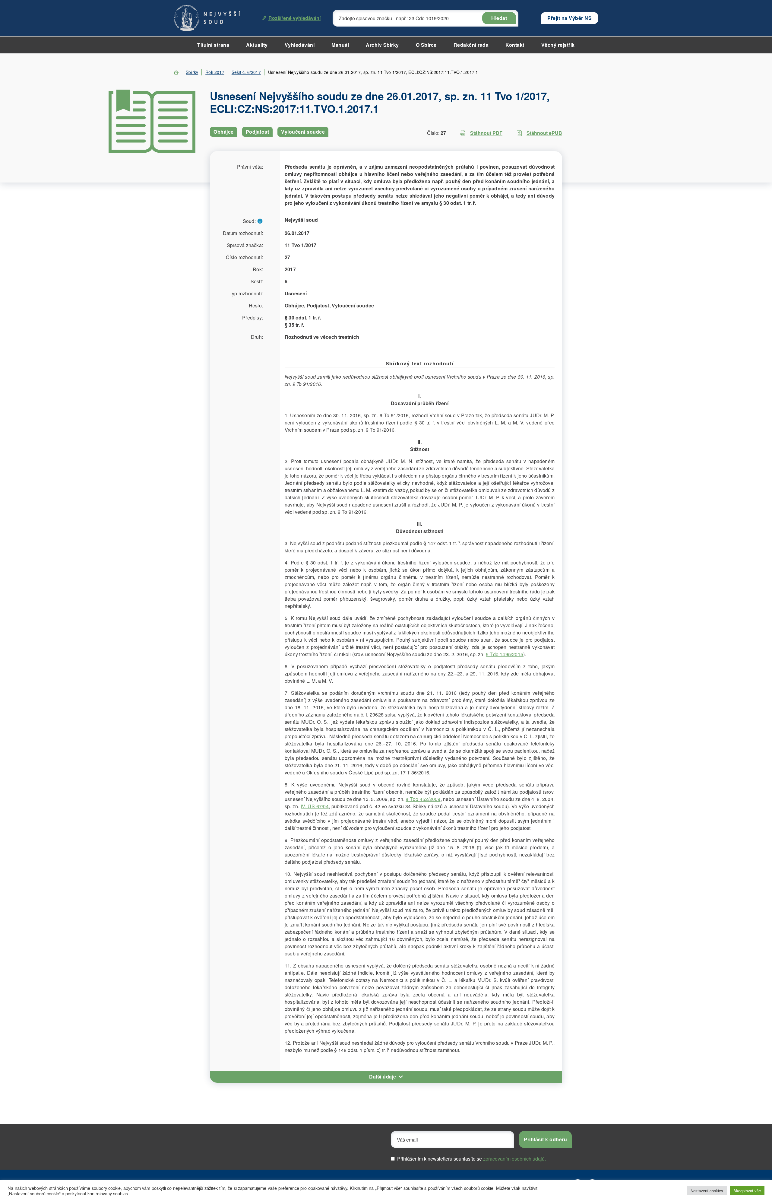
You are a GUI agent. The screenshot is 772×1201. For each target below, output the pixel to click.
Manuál (340, 44)
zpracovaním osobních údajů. (514, 1158)
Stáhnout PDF (486, 132)
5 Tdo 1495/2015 (504, 654)
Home (176, 72)
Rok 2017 (214, 72)
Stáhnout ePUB (544, 132)
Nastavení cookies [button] (707, 1190)
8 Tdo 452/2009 (423, 799)
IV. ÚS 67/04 (315, 806)
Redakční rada (471, 44)
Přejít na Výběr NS (569, 17)
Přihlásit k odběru (545, 1139)
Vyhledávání (300, 44)
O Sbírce (426, 44)
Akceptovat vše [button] (747, 1190)
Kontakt (514, 44)
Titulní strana (213, 44)
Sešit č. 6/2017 (246, 72)
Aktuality (257, 44)
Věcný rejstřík (558, 44)
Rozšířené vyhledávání (294, 17)
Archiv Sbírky (382, 44)
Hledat (499, 17)
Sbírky (192, 72)
